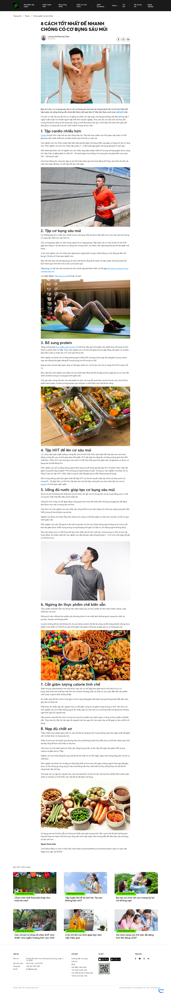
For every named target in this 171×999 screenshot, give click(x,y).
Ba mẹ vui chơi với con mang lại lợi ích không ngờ (135, 899)
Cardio (43, 135)
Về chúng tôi (138, 5)
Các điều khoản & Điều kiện (82, 973)
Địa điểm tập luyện (29, 5)
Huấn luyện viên (46, 5)
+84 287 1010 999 (33, 966)
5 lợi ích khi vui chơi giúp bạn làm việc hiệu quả (83, 936)
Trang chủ (17, 16)
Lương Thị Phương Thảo (58, 36)
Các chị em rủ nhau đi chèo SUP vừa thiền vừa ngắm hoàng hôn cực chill (34, 936)
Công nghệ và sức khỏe (43, 16)
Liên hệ (74, 961)
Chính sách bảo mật (79, 976)
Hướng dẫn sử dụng (79, 958)
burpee (44, 484)
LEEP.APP (120, 112)
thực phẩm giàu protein (65, 347)
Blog (73, 964)
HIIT (43, 454)
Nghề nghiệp (150, 5)
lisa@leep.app (31, 969)
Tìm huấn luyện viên (79, 970)
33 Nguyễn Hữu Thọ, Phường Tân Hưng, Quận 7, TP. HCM (45, 959)
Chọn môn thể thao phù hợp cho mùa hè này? (32, 899)
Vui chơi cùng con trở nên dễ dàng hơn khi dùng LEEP (135, 936)
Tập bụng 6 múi (60, 276)
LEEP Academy (100, 5)
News (27, 16)
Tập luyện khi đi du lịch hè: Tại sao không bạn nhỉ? (83, 899)
